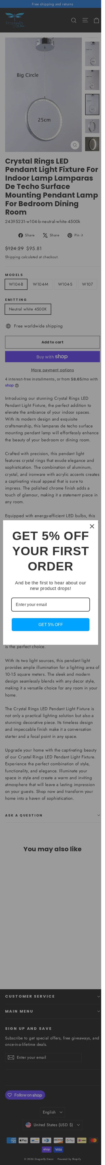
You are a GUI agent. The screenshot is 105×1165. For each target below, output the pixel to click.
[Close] (92, 526)
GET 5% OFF (50, 624)
